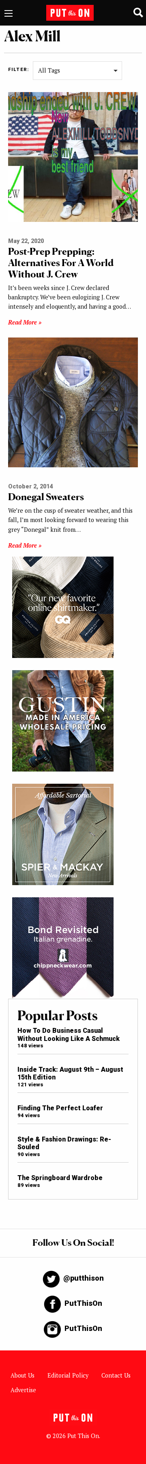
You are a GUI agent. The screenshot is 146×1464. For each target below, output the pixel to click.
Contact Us (116, 1375)
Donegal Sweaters (46, 497)
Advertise (23, 1390)
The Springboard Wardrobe (60, 1178)
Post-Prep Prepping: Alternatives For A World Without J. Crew (61, 262)
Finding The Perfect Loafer (60, 1108)
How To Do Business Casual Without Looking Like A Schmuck (68, 1034)
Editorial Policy (67, 1375)
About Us (22, 1375)
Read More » (24, 322)
